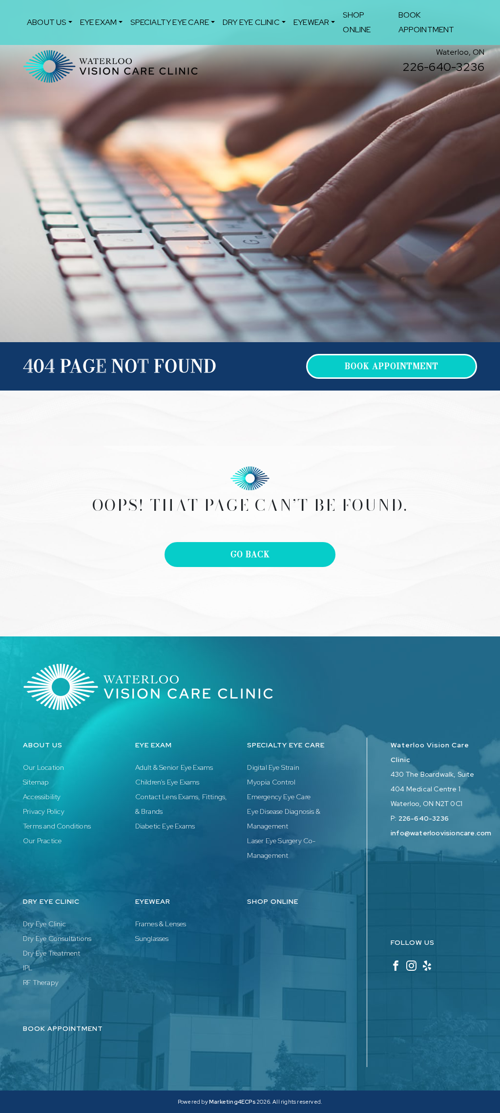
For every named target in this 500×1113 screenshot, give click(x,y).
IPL (28, 967)
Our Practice (42, 840)
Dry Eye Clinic (251, 22)
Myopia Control (271, 782)
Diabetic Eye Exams (165, 826)
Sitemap (36, 782)
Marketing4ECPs (232, 1101)
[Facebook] (396, 964)
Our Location (43, 767)
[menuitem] (49, 22)
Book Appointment (426, 22)
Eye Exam (98, 22)
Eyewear (311, 22)
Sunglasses (152, 938)
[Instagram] (411, 964)
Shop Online (357, 22)
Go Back (250, 554)
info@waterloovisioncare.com (441, 833)
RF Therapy (41, 982)
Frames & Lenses (161, 923)
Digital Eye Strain (273, 767)
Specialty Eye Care (169, 22)
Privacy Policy (43, 811)
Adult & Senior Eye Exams (174, 767)
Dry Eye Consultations (57, 938)
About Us (46, 22)
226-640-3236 (443, 66)
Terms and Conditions (57, 826)
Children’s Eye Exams (167, 782)
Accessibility (42, 796)
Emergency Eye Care (279, 796)
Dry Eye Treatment (51, 953)
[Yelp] (427, 964)
